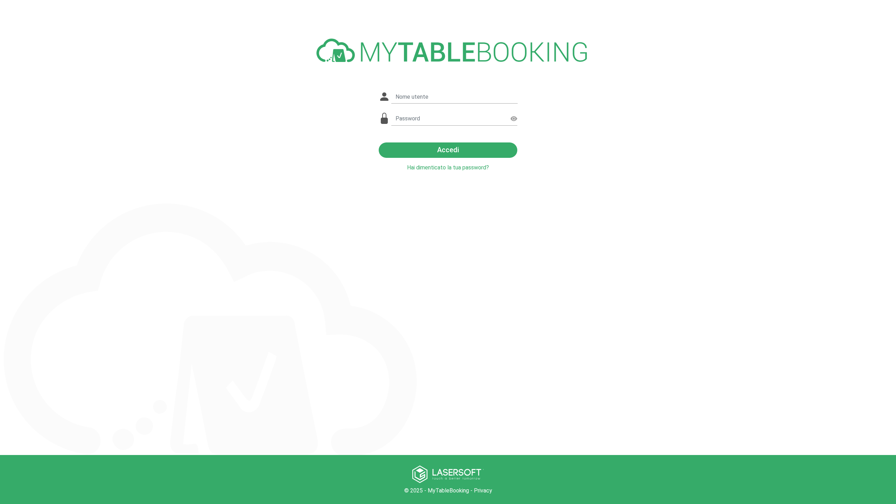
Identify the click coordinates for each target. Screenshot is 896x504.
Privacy (483, 490)
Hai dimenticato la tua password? (448, 167)
